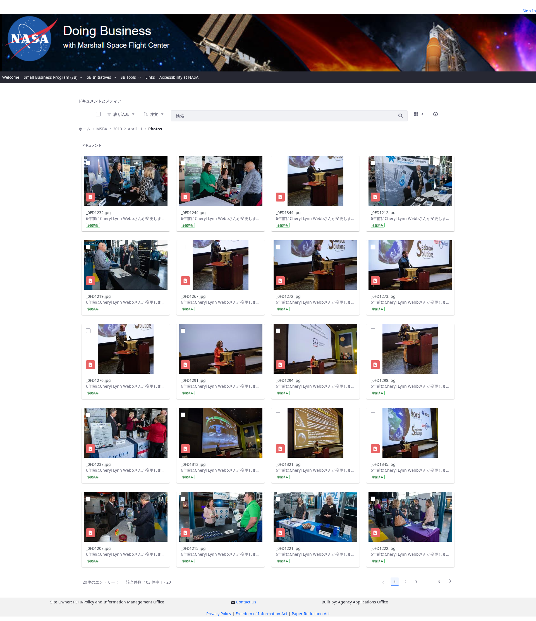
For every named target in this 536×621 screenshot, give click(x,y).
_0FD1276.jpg (98, 380)
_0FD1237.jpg (98, 464)
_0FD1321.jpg (288, 464)
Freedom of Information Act (261, 613)
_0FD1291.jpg (193, 380)
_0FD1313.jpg (193, 464)
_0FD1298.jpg (383, 380)
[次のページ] (450, 582)
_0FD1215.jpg (193, 548)
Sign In (529, 10)
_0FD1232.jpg (98, 212)
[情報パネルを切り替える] (435, 114)
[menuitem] (10, 77)
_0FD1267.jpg (193, 296)
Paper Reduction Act (311, 613)
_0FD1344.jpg (288, 212)
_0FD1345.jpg (383, 464)
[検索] (400, 115)
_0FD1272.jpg (288, 296)
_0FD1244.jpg (193, 212)
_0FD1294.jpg (288, 380)
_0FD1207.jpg (98, 548)
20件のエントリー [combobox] (99, 582)
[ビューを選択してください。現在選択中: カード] (419, 114)
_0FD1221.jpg (288, 548)
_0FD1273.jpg (383, 296)
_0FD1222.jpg (383, 548)
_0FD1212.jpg (383, 212)
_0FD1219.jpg (98, 296)
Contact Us (246, 602)
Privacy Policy (218, 613)
